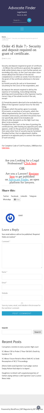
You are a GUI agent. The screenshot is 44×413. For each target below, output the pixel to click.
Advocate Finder (22, 7)
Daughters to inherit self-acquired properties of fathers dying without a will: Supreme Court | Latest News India (21, 376)
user (20, 215)
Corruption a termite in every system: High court (20, 347)
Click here (30, 163)
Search (5, 328)
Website (5, 293)
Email (4, 282)
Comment (6, 241)
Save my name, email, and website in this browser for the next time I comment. (21, 306)
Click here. (6, 148)
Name (4, 272)
